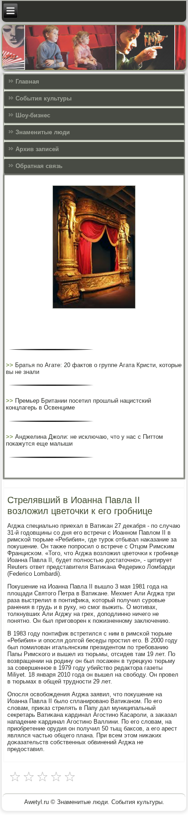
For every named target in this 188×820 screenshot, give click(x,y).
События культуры (44, 98)
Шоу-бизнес (33, 115)
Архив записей (37, 149)
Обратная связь (39, 166)
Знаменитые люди (43, 132)
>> (10, 365)
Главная (27, 81)
